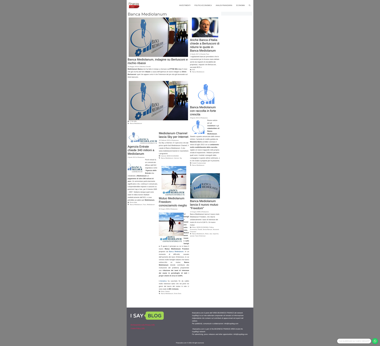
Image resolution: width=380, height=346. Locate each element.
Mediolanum (151, 204)
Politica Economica (203, 5)
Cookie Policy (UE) (138, 328)
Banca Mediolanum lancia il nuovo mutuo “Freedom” (204, 204)
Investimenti (184, 5)
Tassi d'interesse (200, 236)
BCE (193, 69)
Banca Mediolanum (136, 123)
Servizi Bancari (207, 229)
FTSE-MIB (133, 121)
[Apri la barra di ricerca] (249, 5)
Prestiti (200, 229)
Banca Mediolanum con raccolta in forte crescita (203, 111)
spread (192, 236)
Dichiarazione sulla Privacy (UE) (143, 325)
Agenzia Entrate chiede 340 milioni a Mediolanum (141, 150)
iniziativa (163, 281)
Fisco (144, 204)
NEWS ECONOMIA (173, 156)
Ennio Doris (177, 293)
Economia (240, 5)
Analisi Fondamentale (199, 163)
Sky (181, 158)
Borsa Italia (133, 202)
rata (210, 233)
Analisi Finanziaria (224, 5)
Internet (163, 156)
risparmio (215, 233)
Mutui (163, 291)
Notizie (167, 291)
